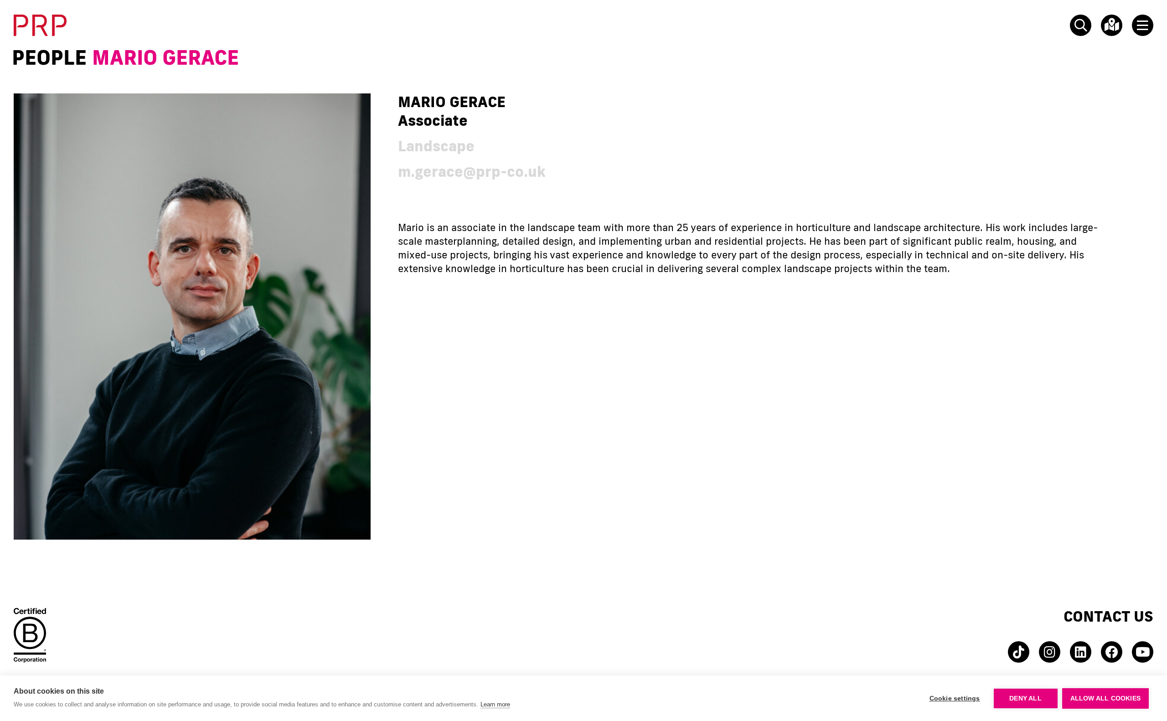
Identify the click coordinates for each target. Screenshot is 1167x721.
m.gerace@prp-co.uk (472, 171)
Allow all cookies (1105, 698)
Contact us (1108, 616)
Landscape (436, 145)
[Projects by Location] (1109, 25)
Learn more (495, 704)
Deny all (1025, 698)
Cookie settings (954, 698)
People (49, 57)
